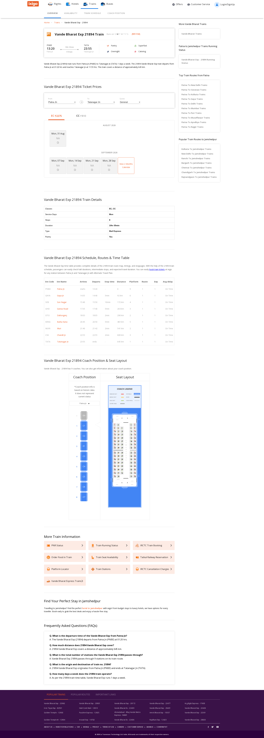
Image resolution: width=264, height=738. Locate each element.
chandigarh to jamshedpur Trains (198, 172)
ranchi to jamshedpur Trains (196, 158)
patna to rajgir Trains (192, 127)
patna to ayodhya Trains (194, 122)
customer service (135, 727)
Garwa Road (62, 308)
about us (48, 727)
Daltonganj (62, 315)
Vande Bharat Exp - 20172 (124, 703)
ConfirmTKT (162, 727)
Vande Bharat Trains (192, 33)
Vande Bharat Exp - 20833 (195, 720)
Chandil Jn (61, 335)
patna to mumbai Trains (194, 108)
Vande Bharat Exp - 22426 (195, 708)
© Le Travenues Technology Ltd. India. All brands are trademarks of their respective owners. (132, 734)
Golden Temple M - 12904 (54, 720)
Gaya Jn (60, 295)
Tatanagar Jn (62, 341)
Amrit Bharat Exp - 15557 (160, 712)
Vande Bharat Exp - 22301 (195, 712)
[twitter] (212, 727)
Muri (59, 328)
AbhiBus (149, 727)
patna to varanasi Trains (194, 89)
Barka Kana (62, 322)
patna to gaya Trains (192, 99)
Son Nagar (62, 302)
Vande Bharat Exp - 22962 (54, 703)
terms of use (108, 727)
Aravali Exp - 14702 (87, 720)
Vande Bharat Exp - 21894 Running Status (198, 61)
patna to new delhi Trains (194, 85)
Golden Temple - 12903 (53, 712)
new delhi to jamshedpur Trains (197, 153)
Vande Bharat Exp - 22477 (160, 703)
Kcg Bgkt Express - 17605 (195, 703)
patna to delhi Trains (192, 103)
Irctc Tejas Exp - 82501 (53, 708)
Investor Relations (64, 727)
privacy (96, 727)
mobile (86, 727)
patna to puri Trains (191, 113)
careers (120, 727)
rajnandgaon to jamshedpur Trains (199, 177)
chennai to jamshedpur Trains (196, 167)
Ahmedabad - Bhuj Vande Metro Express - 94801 (127, 713)
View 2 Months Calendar (126, 166)
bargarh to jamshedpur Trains (196, 163)
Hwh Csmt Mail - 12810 (88, 708)
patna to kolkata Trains (193, 94)
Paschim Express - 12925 (89, 712)
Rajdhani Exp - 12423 (158, 720)
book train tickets (157, 269)
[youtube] (217, 727)
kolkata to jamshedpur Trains (196, 149)
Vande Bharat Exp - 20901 (89, 703)
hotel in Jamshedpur (92, 608)
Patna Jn (60, 289)
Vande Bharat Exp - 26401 (160, 708)
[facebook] (209, 727)
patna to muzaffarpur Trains (196, 117)
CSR (78, 727)
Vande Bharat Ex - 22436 (124, 720)
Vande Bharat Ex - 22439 (124, 708)
